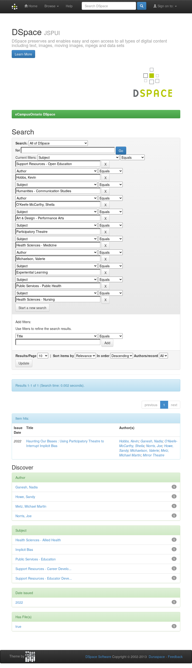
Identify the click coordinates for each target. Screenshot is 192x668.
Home (32, 6)
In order (103, 355)
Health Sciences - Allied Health (38, 540)
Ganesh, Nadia (151, 441)
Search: (21, 143)
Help (69, 6)
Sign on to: (165, 6)
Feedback (175, 656)
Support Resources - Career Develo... (43, 568)
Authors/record (146, 355)
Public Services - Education (35, 559)
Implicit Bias (24, 549)
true (18, 626)
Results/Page (26, 355)
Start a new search (32, 307)
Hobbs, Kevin (129, 441)
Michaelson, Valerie (144, 450)
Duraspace (157, 656)
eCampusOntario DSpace (35, 114)
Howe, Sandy (25, 496)
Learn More (23, 54)
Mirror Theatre (153, 455)
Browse (50, 6)
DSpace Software (98, 656)
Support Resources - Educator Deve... (43, 578)
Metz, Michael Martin (30, 506)
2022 (19, 602)
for (17, 150)
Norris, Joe (154, 445)
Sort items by (63, 355)
